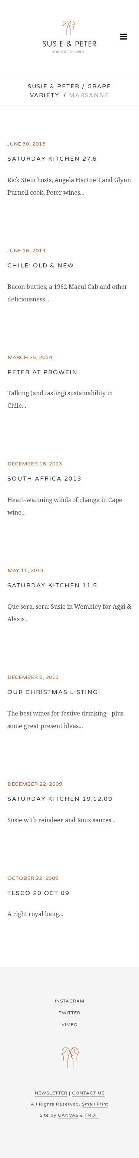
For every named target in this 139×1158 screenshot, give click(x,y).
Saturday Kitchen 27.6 (52, 159)
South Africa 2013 (44, 478)
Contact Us (88, 1093)
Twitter (69, 1012)
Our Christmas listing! (53, 692)
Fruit (92, 1115)
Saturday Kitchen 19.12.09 (60, 799)
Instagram (70, 1001)
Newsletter (51, 1093)
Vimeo (70, 1024)
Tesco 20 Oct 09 (38, 893)
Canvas (68, 1115)
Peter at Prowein (42, 372)
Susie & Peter (54, 86)
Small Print (95, 1104)
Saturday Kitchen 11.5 (52, 585)
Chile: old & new (40, 265)
